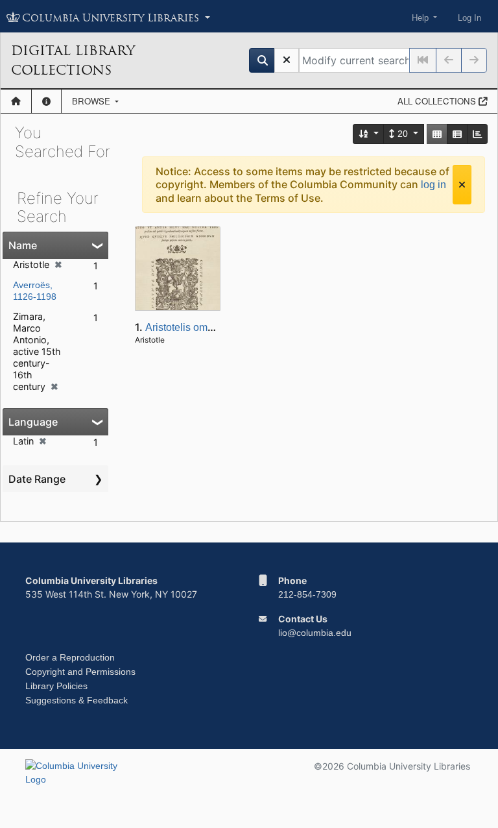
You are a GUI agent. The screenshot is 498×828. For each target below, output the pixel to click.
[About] (46, 101)
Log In (469, 18)
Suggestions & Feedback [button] (76, 700)
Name (22, 245)
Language (33, 421)
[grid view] (437, 134)
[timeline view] (477, 134)
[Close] (462, 184)
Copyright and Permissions (80, 671)
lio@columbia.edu (314, 632)
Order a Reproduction (70, 657)
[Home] (16, 101)
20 (402, 133)
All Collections (438, 101)
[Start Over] (286, 60)
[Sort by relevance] (369, 134)
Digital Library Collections (73, 60)
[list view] (457, 134)
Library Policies (56, 686)
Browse (92, 101)
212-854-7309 (307, 594)
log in (433, 184)
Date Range (36, 478)
